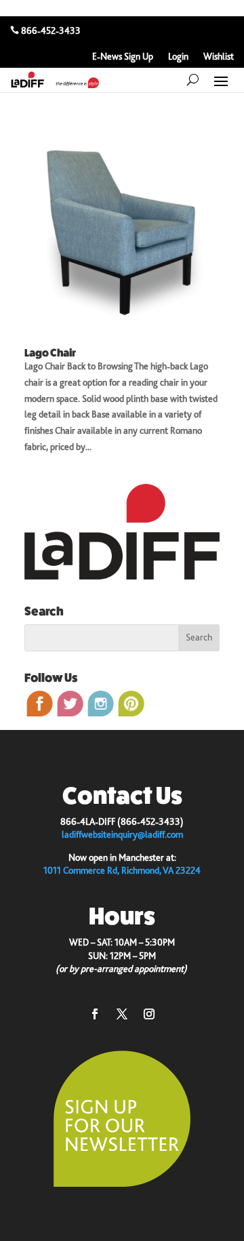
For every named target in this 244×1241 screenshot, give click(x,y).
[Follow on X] (122, 1014)
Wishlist (218, 57)
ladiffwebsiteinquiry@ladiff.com (122, 834)
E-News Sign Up (122, 57)
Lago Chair (50, 352)
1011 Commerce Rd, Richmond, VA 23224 (122, 870)
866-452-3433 (51, 30)
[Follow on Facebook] (95, 1014)
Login (178, 57)
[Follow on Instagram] (149, 1014)
